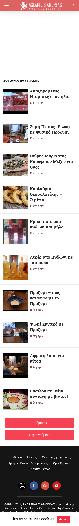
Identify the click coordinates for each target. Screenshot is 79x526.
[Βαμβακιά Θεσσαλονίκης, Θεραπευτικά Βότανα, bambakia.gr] (41, 4)
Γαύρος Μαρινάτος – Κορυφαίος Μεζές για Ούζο (51, 161)
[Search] (72, 5)
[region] (38, 42)
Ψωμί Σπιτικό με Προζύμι (47, 326)
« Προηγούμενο (39, 435)
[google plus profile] (45, 485)
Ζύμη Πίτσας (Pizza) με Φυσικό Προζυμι (50, 129)
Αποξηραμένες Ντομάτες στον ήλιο (50, 93)
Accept (63, 519)
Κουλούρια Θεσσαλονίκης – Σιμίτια (46, 194)
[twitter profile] (22, 485)
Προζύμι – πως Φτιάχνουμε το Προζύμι (45, 298)
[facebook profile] (34, 485)
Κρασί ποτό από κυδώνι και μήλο (47, 224)
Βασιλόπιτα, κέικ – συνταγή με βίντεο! (49, 393)
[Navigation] (5, 5)
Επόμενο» (39, 423)
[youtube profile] (56, 485)
